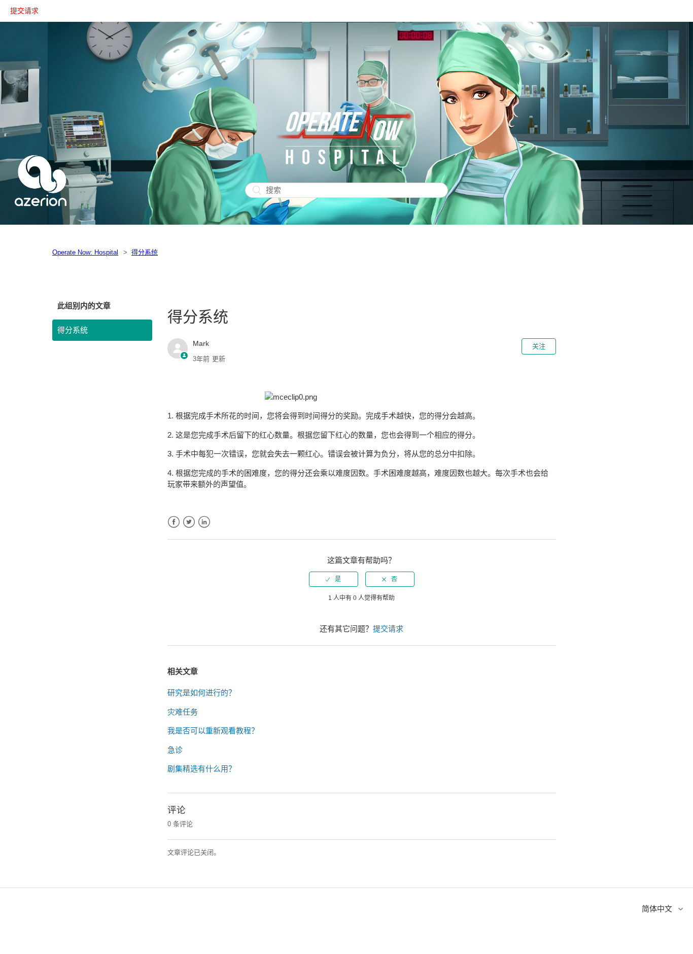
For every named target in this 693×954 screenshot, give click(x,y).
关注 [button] (538, 346)
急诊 (175, 750)
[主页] (40, 218)
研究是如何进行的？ (201, 692)
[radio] (333, 579)
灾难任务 (182, 712)
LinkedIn (204, 522)
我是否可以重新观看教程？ (213, 730)
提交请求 (24, 11)
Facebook (173, 522)
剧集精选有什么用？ (201, 768)
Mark (201, 343)
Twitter (189, 522)
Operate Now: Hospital (85, 252)
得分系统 (144, 252)
